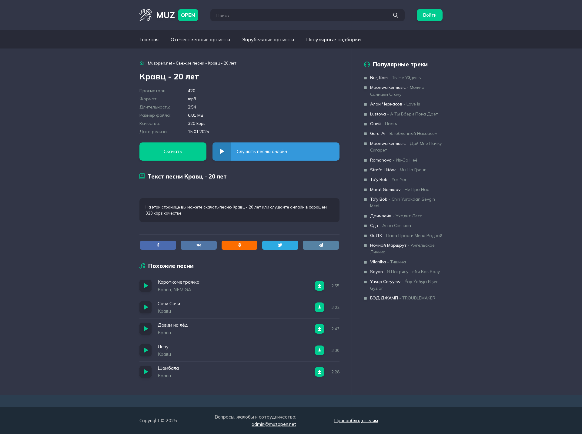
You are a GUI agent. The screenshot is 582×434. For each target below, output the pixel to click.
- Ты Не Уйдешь (395, 77)
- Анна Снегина (390, 225)
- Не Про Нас (399, 189)
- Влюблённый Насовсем (403, 133)
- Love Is (395, 104)
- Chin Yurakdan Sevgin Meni (402, 202)
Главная (149, 39)
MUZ (175, 15)
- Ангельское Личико (402, 248)
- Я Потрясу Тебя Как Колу (405, 271)
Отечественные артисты (200, 39)
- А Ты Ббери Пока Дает (404, 114)
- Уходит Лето (396, 216)
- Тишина (388, 262)
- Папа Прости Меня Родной (406, 235)
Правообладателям (356, 420)
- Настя (383, 123)
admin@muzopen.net (274, 424)
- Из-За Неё (393, 160)
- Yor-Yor (388, 179)
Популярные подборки (333, 39)
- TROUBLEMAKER (402, 298)
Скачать (173, 151)
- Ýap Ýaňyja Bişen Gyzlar (404, 285)
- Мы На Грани (398, 169)
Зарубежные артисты (268, 39)
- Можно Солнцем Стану (397, 91)
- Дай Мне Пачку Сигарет (406, 147)
